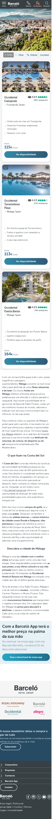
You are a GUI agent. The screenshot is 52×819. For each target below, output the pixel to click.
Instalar (9, 787)
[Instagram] (33, 797)
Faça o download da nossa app (26, 657)
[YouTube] (44, 797)
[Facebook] (28, 797)
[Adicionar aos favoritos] (5, 64)
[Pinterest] (49, 797)
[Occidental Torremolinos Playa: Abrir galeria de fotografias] (47, 167)
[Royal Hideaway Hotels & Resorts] (13, 704)
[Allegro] (39, 712)
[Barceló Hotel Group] (13, 4)
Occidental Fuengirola (15, 490)
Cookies (18, 807)
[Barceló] (39, 704)
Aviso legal (5, 803)
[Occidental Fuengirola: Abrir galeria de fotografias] (47, 64)
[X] (39, 797)
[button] (4, 4)
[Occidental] (13, 712)
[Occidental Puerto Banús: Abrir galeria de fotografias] (47, 274)
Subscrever (10, 747)
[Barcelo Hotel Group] (6, 797)
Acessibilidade (15, 810)
